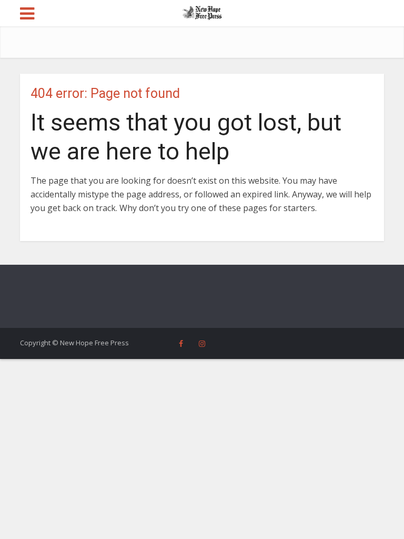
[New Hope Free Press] (202, 12)
